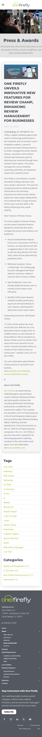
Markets (7, 640)
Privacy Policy (35, 725)
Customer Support (11, 533)
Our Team (7, 637)
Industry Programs (9, 668)
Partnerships (9, 529)
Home (4, 628)
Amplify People (10, 511)
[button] (3, 4)
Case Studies (6, 665)
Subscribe (9, 712)
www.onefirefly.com (16, 447)
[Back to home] (21, 4)
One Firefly (9, 390)
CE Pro (6, 493)
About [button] (4, 631)
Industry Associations (11, 674)
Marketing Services (9, 652)
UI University (9, 489)
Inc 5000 (7, 484)
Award (6, 542)
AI (4, 498)
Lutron (6, 520)
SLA (39, 729)
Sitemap (20, 725)
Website (7, 502)
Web (5, 661)
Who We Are (8, 635)
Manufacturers (9, 671)
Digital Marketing (10, 658)
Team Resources (24, 729)
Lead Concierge (10, 515)
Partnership (8, 480)
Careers (6, 646)
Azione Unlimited (11, 538)
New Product (9, 475)
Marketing (8, 471)
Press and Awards (10, 643)
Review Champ (10, 524)
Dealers (6, 677)
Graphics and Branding (12, 656)
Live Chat (8, 551)
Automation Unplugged (13, 547)
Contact (5, 683)
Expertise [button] (5, 680)
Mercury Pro (9, 507)
